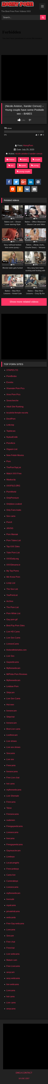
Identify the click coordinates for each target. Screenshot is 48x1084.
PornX (9, 522)
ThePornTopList (13, 467)
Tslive (9, 808)
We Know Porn (13, 577)
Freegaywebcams (14, 826)
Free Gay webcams (15, 923)
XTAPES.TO (12, 370)
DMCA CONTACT (24, 1073)
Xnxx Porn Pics (13, 394)
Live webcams (12, 954)
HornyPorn (28, 145)
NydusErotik (12, 437)
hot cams (10, 784)
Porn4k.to (10, 443)
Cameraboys (12, 881)
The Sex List (12, 589)
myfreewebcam (13, 893)
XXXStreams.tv (13, 565)
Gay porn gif (11, 619)
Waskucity (11, 480)
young (35, 165)
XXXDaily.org (12, 559)
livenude (10, 899)
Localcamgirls (12, 863)
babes (24, 159)
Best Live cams (13, 729)
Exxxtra (9, 382)
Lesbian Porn (12, 686)
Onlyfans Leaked (14, 504)
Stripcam (10, 692)
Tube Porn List (13, 553)
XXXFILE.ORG (13, 486)
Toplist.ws (10, 431)
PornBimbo (11, 376)
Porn (8, 461)
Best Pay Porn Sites (15, 625)
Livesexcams (12, 832)
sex (12, 165)
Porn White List (13, 613)
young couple (24, 171)
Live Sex (10, 656)
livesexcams (12, 771)
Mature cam (11, 960)
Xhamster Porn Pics (15, 388)
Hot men (10, 705)
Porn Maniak (12, 534)
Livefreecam (12, 735)
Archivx (9, 601)
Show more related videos (24, 301)
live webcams (12, 984)
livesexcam (11, 711)
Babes (11, 159)
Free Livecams (13, 966)
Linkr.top (10, 425)
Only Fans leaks (13, 510)
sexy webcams (13, 978)
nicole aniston (21, 154)
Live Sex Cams (13, 638)
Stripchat (10, 717)
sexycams (10, 1009)
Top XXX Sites (13, 546)
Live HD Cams (13, 632)
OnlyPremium (12, 498)
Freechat (10, 948)
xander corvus (35, 154)
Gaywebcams (12, 662)
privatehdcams (13, 911)
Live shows (11, 741)
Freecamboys (12, 869)
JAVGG (9, 528)
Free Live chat (12, 778)
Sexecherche (12, 400)
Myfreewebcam (13, 668)
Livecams (10, 930)
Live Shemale (12, 796)
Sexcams (10, 753)
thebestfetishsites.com (16, 650)
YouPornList (12, 595)
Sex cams (10, 516)
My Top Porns (12, 571)
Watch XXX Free (14, 473)
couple (37, 159)
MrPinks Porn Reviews (16, 674)
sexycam (10, 972)
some (23, 165)
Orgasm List (11, 449)
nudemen (10, 820)
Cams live (10, 875)
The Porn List (12, 607)
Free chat (10, 942)
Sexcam (10, 936)
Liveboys (10, 857)
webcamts (11, 917)
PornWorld (11, 492)
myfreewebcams (13, 790)
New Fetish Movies (15, 455)
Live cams (11, 1003)
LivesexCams (12, 644)
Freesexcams (12, 814)
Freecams (10, 765)
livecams (10, 838)
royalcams (11, 905)
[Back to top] (40, 1076)
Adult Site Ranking (14, 407)
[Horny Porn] (19, 5)
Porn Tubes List (13, 540)
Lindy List (10, 583)
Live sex (10, 759)
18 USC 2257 (24, 1078)
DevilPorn (10, 419)
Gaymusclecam (13, 850)
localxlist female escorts (17, 413)
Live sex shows (13, 747)
